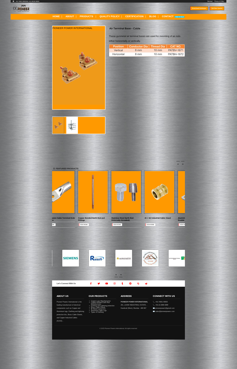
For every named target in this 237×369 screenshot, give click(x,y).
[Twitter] (98, 283)
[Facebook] (91, 283)
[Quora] (138, 283)
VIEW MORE (58, 224)
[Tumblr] (122, 283)
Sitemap (209, 1)
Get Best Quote (217, 8)
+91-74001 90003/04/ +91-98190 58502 (27, 1)
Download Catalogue (199, 8)
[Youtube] (106, 283)
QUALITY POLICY (110, 16)
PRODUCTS (86, 16)
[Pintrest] (130, 283)
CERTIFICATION (134, 16)
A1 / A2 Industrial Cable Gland (165, 218)
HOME (56, 16)
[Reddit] (146, 283)
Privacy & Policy (219, 1)
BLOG (152, 16)
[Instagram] (114, 283)
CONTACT (173, 16)
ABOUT (70, 16)
